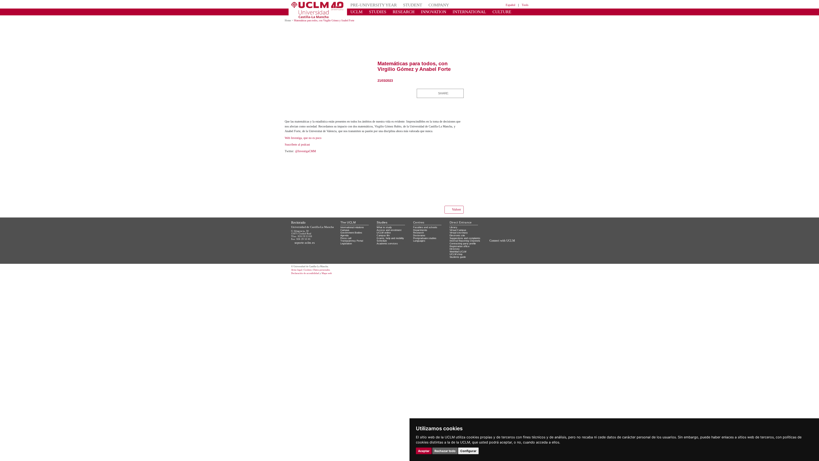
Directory (455, 258)
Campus (345, 234)
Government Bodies (352, 237)
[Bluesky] (507, 255)
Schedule (382, 245)
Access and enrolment (390, 234)
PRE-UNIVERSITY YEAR (370, 5)
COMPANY (428, 5)
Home (288, 20)
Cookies (310, 279)
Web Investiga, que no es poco (306, 142)
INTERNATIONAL (455, 12)
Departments (421, 234)
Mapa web (332, 283)
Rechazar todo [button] (445, 451)
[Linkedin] (459, 93)
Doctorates (419, 239)
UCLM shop (456, 264)
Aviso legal (297, 279)
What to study (385, 231)
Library (454, 231)
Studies (382, 227)
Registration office (461, 256)
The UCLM (348, 227)
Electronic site (458, 239)
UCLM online (384, 237)
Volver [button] (456, 214)
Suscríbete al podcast (299, 149)
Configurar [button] (468, 451)
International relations (353, 231)
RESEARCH (397, 12)
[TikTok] (493, 255)
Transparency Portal (352, 245)
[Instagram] (487, 255)
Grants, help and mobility (392, 242)
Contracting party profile (464, 253)
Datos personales (327, 279)
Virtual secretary (460, 237)
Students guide (459, 266)
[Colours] (515, 233)
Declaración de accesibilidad (307, 283)
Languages (419, 245)
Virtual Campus (459, 234)
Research (418, 237)
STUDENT (405, 5)
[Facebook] (454, 93)
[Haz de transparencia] (496, 233)
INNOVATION (424, 12)
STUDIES (374, 12)
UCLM (355, 12)
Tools (524, 5)
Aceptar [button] (424, 451)
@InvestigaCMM (307, 156)
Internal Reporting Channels (461, 249)
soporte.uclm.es (306, 247)
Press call (346, 242)
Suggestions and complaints (459, 244)
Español (507, 5)
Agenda (344, 239)
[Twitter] (449, 93)
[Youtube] (517, 255)
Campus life (384, 239)
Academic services (388, 247)
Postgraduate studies (426, 242)
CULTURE (483, 12)
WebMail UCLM (459, 261)
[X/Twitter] (498, 255)
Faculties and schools (426, 231)
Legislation (346, 247)
